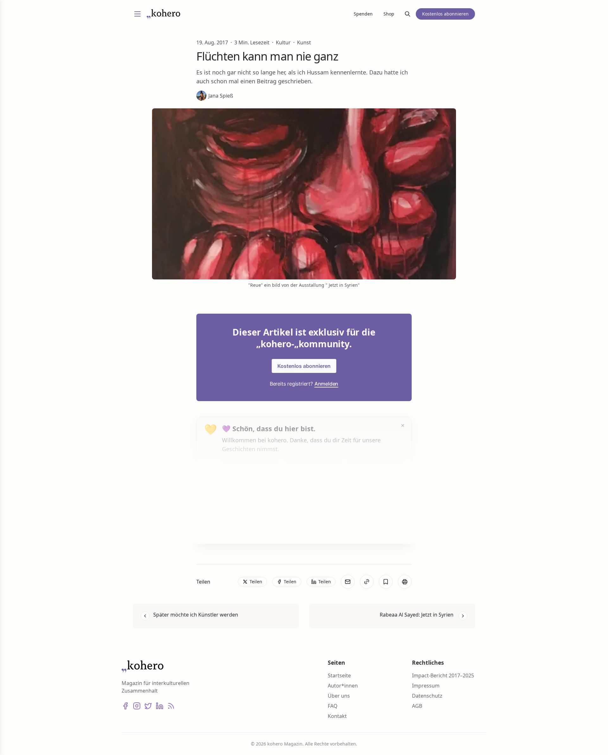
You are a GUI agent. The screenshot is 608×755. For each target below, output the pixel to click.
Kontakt (337, 716)
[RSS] (171, 706)
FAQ (333, 705)
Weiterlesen (246, 527)
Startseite (339, 675)
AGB (417, 705)
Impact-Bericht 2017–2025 (443, 675)
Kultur (283, 42)
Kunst (304, 42)
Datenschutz (427, 695)
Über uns (339, 695)
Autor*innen (343, 685)
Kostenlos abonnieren (304, 366)
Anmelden (326, 384)
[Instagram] (137, 706)
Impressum (426, 685)
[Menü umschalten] (137, 14)
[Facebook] (125, 706)
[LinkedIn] (159, 706)
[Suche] (407, 14)
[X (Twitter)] (148, 706)
